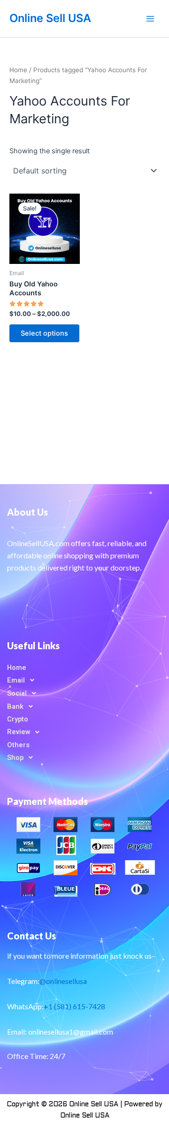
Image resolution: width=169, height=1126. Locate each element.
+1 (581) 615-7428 (74, 1006)
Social (17, 693)
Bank (15, 706)
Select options (44, 333)
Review (18, 732)
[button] (84, 680)
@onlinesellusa (63, 980)
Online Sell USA (50, 18)
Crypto (17, 719)
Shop (15, 757)
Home (18, 70)
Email (16, 680)
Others (18, 745)
